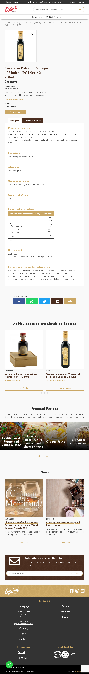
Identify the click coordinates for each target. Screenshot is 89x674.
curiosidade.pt (79, 672)
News (24, 634)
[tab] (14, 120)
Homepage (24, 606)
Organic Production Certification (23, 624)
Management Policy (55, 2)
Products (13, 23)
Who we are (8, 2)
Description (14, 120)
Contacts (23, 639)
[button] (32, 34)
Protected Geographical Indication (15, 99)
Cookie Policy (20, 667)
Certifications (43, 2)
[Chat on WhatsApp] (9, 664)
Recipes (65, 617)
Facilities (34, 2)
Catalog (23, 628)
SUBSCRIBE (75, 573)
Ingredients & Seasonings (27, 23)
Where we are (25, 2)
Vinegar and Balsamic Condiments (48, 23)
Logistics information (32, 120)
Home (7, 23)
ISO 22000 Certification (23, 621)
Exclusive (7, 380)
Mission (16, 2)
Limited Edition (15, 380)
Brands (65, 606)
